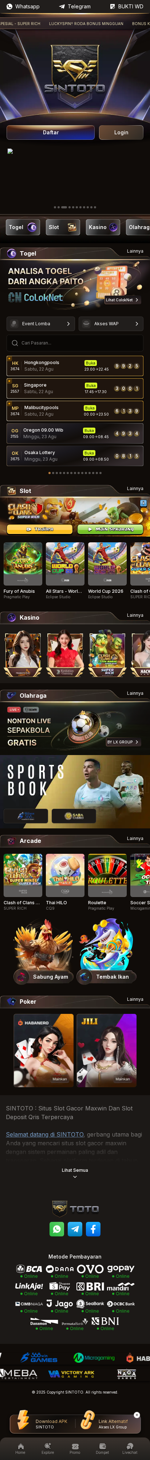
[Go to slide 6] (77, 207)
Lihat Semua (75, 1170)
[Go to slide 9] (88, 207)
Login (121, 132)
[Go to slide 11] (95, 207)
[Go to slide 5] (73, 207)
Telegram (79, 6)
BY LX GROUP (120, 742)
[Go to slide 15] (100, 473)
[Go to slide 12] (89, 473)
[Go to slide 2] (59, 207)
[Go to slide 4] (69, 207)
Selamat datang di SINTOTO (44, 1134)
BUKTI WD (130, 6)
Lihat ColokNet (119, 300)
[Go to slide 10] (91, 207)
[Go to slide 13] (93, 473)
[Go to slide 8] (84, 207)
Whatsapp (27, 6)
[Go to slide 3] (64, 207)
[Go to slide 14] (97, 473)
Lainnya (135, 251)
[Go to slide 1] (55, 207)
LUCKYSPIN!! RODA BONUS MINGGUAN (71, 23)
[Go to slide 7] (80, 207)
